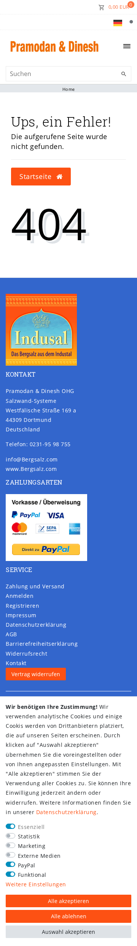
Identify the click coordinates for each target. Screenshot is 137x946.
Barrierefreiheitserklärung (42, 643)
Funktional (32, 874)
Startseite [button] (36, 176)
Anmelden (19, 595)
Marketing (32, 845)
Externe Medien (39, 855)
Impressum (21, 615)
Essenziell (31, 826)
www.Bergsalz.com (31, 468)
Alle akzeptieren (68, 901)
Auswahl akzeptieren (68, 931)
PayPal (26, 865)
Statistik (29, 836)
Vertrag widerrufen (35, 674)
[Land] (117, 22)
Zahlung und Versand (35, 586)
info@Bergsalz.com (32, 459)
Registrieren (22, 605)
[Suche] (131, 22)
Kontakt (16, 663)
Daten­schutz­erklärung (36, 624)
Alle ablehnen (68, 916)
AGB (11, 634)
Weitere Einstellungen (36, 884)
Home (68, 89)
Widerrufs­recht (26, 653)
